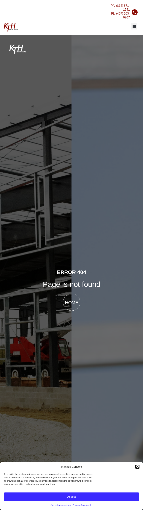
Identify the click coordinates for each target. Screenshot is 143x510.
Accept (71, 496)
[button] (137, 467)
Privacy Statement (81, 505)
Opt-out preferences (60, 505)
